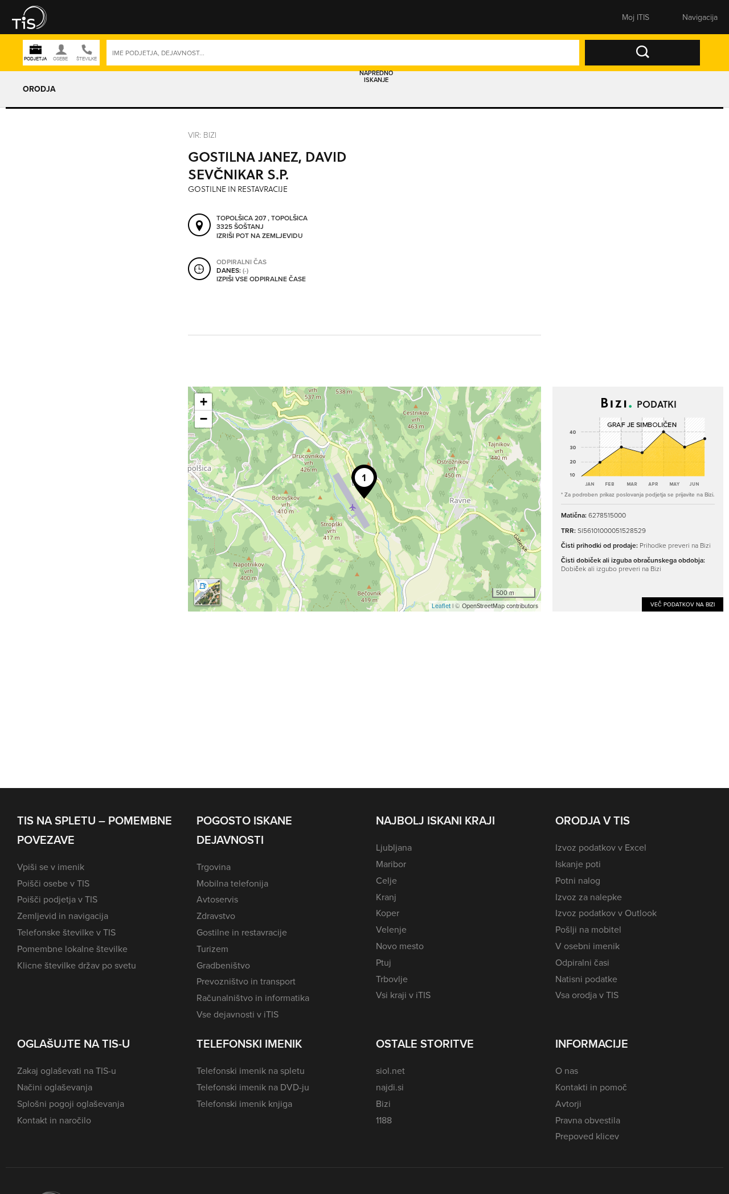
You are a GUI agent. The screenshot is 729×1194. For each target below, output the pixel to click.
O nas (566, 1070)
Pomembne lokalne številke (72, 948)
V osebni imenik (587, 945)
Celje (386, 880)
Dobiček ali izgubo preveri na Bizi (611, 568)
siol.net (390, 1070)
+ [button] (203, 402)
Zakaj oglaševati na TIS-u (66, 1070)
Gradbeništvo (223, 965)
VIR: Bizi (202, 134)
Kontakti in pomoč (591, 1087)
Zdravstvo (215, 915)
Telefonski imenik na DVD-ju (252, 1087)
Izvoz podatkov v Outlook (606, 912)
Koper (387, 912)
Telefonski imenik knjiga (244, 1103)
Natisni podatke (586, 979)
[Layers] (207, 592)
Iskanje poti (578, 863)
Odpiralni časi (582, 962)
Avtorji (568, 1103)
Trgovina (213, 866)
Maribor (391, 863)
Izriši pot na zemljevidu (259, 235)
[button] (37, 17)
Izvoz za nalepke (588, 897)
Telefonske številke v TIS (66, 932)
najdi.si (390, 1087)
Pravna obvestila (587, 1120)
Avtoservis (217, 899)
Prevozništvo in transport (246, 981)
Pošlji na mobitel (588, 929)
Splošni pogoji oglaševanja (70, 1103)
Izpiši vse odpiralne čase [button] (261, 279)
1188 (384, 1120)
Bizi (383, 1103)
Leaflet (441, 605)
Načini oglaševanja (54, 1087)
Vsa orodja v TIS (587, 994)
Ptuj (383, 962)
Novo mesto (400, 945)
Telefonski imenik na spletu (250, 1070)
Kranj (386, 897)
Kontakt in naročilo (54, 1120)
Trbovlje (392, 979)
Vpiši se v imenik (50, 866)
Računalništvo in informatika (252, 997)
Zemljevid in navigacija (62, 915)
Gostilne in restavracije (241, 932)
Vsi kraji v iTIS (403, 994)
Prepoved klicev (587, 1136)
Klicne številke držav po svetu (76, 965)
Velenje (391, 929)
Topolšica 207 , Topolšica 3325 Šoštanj (262, 222)
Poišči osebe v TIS (53, 883)
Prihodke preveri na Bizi (675, 545)
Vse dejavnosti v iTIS (237, 1014)
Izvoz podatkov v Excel (600, 847)
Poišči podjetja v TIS (57, 899)
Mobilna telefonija (232, 883)
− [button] (203, 419)
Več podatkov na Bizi (682, 604)
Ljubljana (394, 847)
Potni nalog (577, 880)
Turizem (212, 948)
